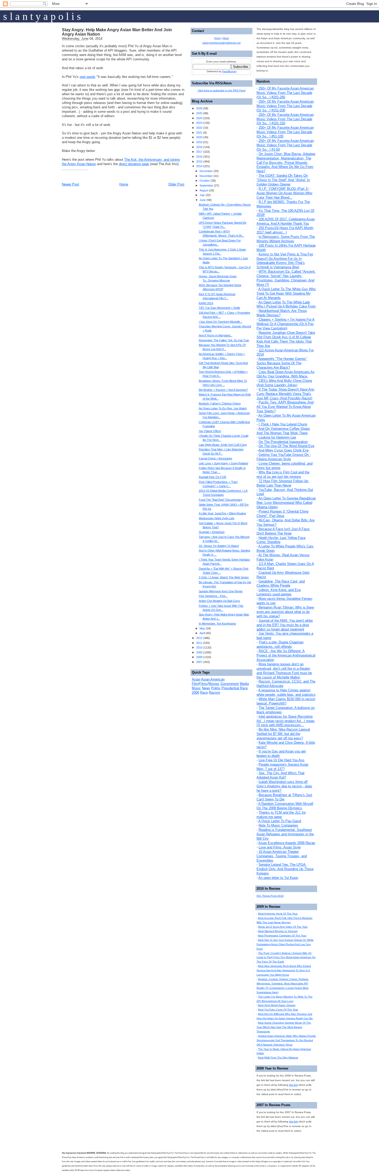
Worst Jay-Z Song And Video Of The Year (283, 926)
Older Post (176, 184)
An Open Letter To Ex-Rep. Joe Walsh (223, 408)
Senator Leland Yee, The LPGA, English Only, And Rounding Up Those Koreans (285, 869)
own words (87, 77)
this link (293, 1084)
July (202, 195)
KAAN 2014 (206, 303)
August (204, 190)
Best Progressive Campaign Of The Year (282, 935)
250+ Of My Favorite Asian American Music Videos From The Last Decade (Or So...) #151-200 (285, 106)
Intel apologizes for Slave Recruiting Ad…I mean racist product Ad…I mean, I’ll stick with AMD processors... (286, 721)
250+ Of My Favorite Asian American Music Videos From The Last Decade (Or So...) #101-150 (285, 119)
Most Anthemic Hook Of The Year (278, 913)
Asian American (213, 679)
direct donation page (134, 164)
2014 (199, 166)
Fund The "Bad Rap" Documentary (220, 499)
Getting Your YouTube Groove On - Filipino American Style (284, 457)
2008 (199, 657)
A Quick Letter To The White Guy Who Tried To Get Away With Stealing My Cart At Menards (286, 293)
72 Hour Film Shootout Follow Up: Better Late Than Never (283, 483)
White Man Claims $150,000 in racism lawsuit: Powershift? (286, 701)
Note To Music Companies (278, 825)
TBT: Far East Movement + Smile (219, 307)
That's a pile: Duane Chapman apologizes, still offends (280, 644)
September (206, 185)
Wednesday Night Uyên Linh (216, 518)
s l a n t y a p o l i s (42, 16)
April (202, 633)
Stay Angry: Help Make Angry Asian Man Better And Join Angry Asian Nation (117, 32)
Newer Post (70, 184)
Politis (215, 688)
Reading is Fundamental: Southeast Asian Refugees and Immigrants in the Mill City (285, 834)
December (206, 171)
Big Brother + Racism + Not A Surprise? (223, 389)
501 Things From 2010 (270, 895)
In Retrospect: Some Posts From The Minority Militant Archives (286, 239)
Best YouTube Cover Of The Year (278, 1009)
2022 (199, 127)
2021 (199, 132)
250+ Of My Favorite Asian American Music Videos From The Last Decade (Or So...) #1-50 (285, 145)
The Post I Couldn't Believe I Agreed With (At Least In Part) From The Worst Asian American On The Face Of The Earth (286, 957)
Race (204, 692)
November (206, 175)
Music (196, 688)
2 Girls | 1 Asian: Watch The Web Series (224, 577)
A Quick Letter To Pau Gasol (279, 821)
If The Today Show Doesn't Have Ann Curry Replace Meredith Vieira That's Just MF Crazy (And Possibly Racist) (285, 393)
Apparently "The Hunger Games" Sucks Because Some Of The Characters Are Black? (282, 363)
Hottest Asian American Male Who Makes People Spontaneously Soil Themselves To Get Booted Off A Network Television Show (286, 1040)
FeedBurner (229, 71)
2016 (199, 156)
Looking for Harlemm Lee (277, 437)
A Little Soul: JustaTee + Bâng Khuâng (222, 513)
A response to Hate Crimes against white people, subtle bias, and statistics (286, 692)
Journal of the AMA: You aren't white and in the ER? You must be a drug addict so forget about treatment (285, 625)
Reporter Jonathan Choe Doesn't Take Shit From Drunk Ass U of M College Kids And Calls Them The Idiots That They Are (286, 339)
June (203, 199)
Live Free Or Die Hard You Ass (281, 760)
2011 (199, 642)
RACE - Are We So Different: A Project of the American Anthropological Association (286, 655)
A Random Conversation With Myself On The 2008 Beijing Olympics (285, 806)
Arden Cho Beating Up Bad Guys (219, 600)
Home (123, 184)
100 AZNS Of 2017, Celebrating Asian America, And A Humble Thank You (286, 221)
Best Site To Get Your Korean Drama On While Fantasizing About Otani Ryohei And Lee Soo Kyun (285, 944)
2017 (199, 151)
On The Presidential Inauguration (283, 442)
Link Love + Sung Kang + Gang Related (223, 463)
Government (229, 684)
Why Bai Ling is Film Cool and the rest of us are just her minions (283, 474)
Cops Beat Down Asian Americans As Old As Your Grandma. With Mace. (286, 374)
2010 (199, 647)
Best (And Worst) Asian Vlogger (276, 1005)
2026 (199, 108)
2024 (199, 118)
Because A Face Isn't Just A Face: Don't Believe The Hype (283, 531)
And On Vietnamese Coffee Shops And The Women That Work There (283, 431)
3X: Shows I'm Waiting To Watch (219, 545)
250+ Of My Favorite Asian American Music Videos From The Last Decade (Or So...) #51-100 (285, 132)
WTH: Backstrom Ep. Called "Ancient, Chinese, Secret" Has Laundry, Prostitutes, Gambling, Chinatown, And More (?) (286, 278)
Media (244, 684)
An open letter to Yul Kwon (278, 878)
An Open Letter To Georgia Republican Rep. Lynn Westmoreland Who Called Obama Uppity (286, 502)
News (206, 688)
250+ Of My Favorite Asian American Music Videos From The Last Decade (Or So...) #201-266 (285, 92)
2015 (199, 161)
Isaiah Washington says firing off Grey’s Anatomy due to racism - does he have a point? (284, 786)
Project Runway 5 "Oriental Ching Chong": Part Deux (282, 513)
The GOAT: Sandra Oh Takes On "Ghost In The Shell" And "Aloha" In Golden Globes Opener (283, 180)
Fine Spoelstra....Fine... (213, 595)
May (202, 628)
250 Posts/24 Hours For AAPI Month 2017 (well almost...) (285, 230)
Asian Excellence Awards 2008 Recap (286, 843)
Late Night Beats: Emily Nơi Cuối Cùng (223, 444)
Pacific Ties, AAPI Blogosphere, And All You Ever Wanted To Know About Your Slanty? (285, 406)
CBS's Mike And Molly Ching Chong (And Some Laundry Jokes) (284, 383)
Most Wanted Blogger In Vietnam (278, 931)
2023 (199, 122)
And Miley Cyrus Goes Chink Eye (283, 450)
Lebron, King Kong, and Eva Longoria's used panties (279, 592)
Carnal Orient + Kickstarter (215, 458)
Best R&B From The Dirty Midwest (278, 1057)
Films (203, 684)
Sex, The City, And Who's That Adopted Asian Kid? (280, 775)
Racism (214, 692)
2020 (199, 137)
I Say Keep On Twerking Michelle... (220, 321)
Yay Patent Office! (210, 431)
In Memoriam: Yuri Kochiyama (217, 623)
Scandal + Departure (212, 531)
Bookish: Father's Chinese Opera (220, 403)
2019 (199, 142)
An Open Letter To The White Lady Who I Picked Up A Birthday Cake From (286, 304)
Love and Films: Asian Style (280, 847)
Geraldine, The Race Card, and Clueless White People (281, 583)
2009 (199, 652)
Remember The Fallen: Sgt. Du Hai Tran (224, 340)
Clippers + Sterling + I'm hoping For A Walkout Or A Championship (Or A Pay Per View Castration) (286, 324)
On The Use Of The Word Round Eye (286, 446)
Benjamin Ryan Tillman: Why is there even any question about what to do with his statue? (285, 611)
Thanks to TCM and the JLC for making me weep (281, 815)
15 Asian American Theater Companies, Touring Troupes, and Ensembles (282, 856)
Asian (196, 679)
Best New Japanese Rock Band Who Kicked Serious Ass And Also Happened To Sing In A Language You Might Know (284, 970)
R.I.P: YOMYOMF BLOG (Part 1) (283, 189)
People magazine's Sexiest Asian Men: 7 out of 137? (282, 767)
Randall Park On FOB (212, 477)
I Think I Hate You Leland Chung (283, 424)
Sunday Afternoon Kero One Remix (221, 591)
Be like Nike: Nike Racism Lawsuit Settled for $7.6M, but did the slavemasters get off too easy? (283, 733)
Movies (214, 684)
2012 (199, 637)
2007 (199, 661)
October (205, 180)
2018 (199, 147)
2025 (199, 113)
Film (195, 684)
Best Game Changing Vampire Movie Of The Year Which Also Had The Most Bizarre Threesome (284, 1027)
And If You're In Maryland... (215, 335)
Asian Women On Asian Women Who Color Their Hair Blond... (284, 195)
